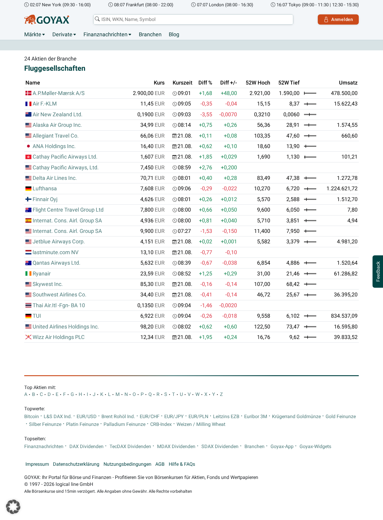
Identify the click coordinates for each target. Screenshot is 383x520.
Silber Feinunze (45, 424)
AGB (160, 464)
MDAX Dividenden (176, 446)
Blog (174, 34)
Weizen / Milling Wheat (201, 424)
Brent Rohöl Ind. (118, 416)
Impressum (37, 464)
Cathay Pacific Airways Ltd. (65, 157)
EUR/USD (87, 416)
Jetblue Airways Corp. (59, 242)
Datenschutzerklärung (76, 464)
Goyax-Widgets (315, 446)
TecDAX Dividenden (130, 446)
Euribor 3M (255, 416)
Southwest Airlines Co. (59, 295)
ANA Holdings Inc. (54, 146)
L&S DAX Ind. (58, 416)
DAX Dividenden (86, 446)
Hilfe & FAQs (182, 464)
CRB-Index (161, 424)
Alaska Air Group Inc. (57, 125)
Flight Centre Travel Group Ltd (68, 210)
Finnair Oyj (45, 199)
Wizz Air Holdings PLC (59, 337)
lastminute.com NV (55, 252)
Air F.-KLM (45, 104)
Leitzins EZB (226, 416)
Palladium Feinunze (124, 424)
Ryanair (42, 274)
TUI (37, 316)
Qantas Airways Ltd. (56, 263)
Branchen (150, 34)
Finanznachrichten (105, 34)
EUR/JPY (174, 416)
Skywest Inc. (48, 284)
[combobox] (193, 19)
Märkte (32, 34)
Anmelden (342, 19)
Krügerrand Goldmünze (296, 416)
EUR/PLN (198, 416)
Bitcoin (31, 416)
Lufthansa (45, 189)
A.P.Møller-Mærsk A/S (59, 93)
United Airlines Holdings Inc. (66, 327)
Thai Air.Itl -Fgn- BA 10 (59, 305)
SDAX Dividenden (219, 446)
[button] (13, 507)
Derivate (62, 34)
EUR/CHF (149, 416)
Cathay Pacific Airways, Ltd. (66, 168)
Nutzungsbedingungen (127, 464)
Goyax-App (282, 446)
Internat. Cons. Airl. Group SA (67, 221)
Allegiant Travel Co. (56, 136)
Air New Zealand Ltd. (58, 114)
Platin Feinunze (82, 424)
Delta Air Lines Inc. (55, 178)
